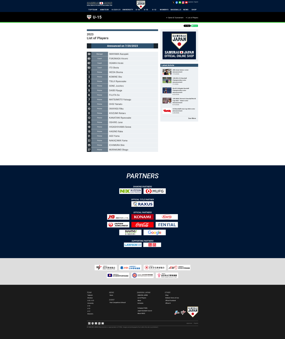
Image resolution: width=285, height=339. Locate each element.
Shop (166, 295)
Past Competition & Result (118, 302)
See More (192, 118)
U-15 (146, 10)
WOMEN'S (164, 10)
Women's (90, 314)
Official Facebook (170, 300)
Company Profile (142, 308)
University (90, 303)
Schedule (140, 303)
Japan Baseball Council (144, 311)
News (111, 295)
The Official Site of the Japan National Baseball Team (100, 4)
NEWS (185, 10)
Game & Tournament (175, 18)
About (139, 300)
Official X (168, 303)
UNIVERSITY (127, 10)
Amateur (90, 298)
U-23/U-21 (116, 10)
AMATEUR (104, 10)
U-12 (154, 10)
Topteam (90, 295)
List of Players (193, 18)
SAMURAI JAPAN (142, 295)
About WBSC (141, 313)
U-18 (138, 10)
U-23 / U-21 (90, 300)
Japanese (190, 2)
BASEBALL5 (176, 10)
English (196, 2)
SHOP (194, 10)
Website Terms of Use (172, 298)
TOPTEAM (92, 10)
